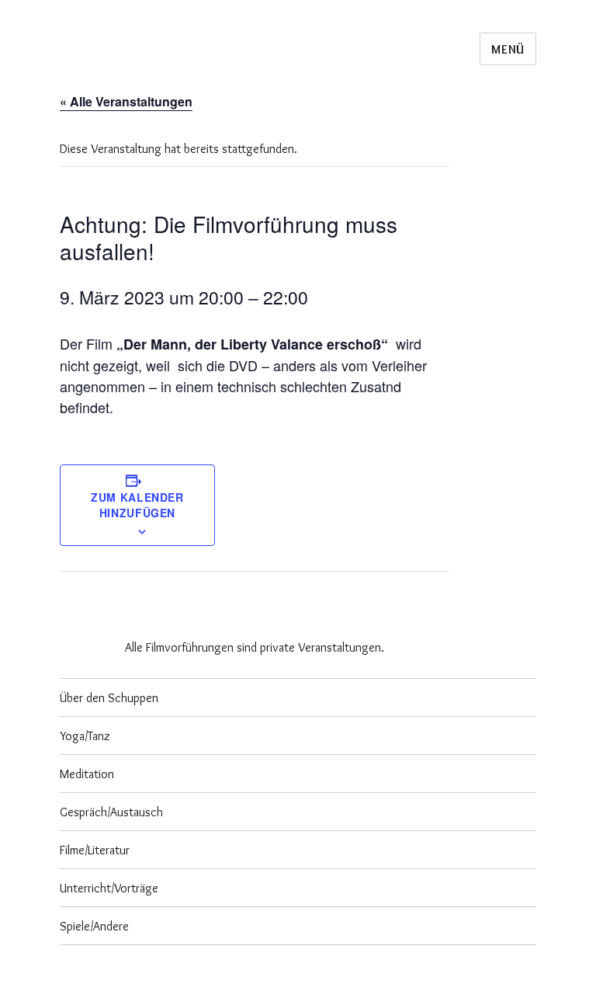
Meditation (87, 774)
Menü (508, 49)
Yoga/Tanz (85, 736)
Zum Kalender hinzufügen (137, 504)
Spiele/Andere (94, 926)
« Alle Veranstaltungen (126, 101)
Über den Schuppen (109, 697)
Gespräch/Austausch (111, 812)
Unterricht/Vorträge (109, 888)
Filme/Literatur (95, 850)
